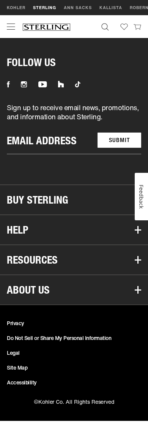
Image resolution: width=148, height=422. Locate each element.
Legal (13, 353)
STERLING (44, 8)
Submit (119, 140)
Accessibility (22, 382)
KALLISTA (110, 8)
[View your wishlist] (124, 26)
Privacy (15, 323)
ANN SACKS (78, 8)
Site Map (17, 367)
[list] (74, 128)
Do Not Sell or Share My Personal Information (59, 338)
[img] (46, 27)
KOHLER (16, 8)
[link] (137, 26)
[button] (11, 27)
